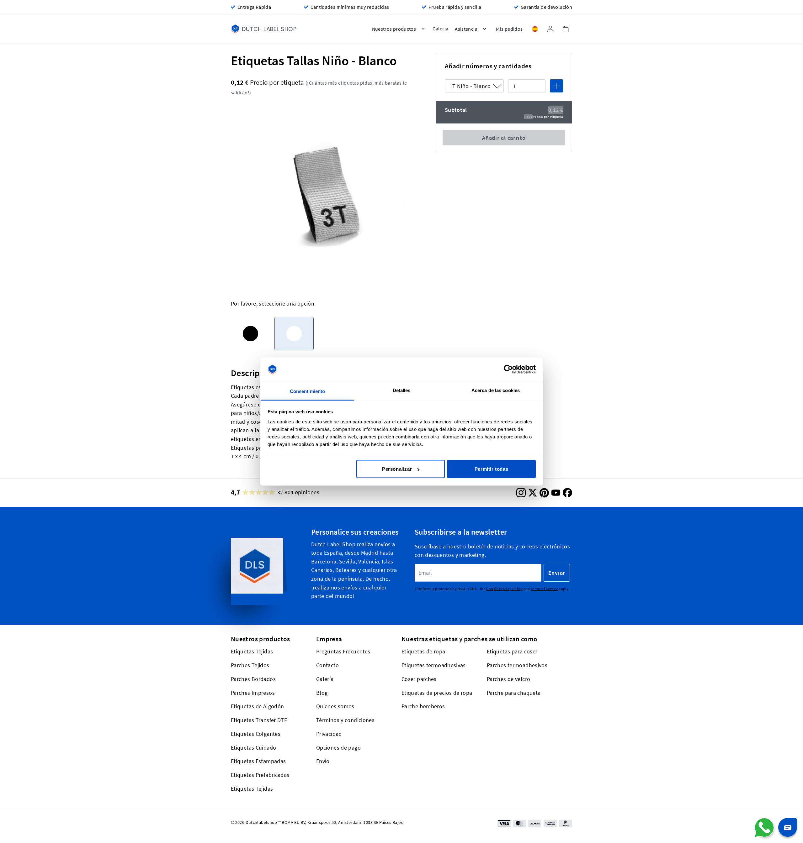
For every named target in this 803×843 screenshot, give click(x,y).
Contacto (327, 665)
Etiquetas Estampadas (258, 761)
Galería (325, 678)
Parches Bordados (253, 678)
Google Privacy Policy (504, 588)
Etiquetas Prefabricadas (260, 774)
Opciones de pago (338, 747)
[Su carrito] (565, 28)
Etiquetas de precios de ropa (437, 692)
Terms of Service (544, 588)
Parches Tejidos (250, 665)
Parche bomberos (423, 706)
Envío (323, 761)
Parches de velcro (508, 678)
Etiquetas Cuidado (253, 747)
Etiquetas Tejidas (252, 651)
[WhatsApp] (764, 827)
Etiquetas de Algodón (257, 706)
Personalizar (397, 469)
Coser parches (419, 678)
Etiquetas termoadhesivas (434, 665)
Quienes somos (335, 706)
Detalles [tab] (402, 390)
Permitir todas (491, 469)
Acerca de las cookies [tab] (495, 390)
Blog (321, 692)
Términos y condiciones (345, 720)
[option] (250, 333)
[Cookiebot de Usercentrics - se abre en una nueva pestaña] (508, 369)
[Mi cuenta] (550, 29)
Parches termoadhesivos (517, 665)
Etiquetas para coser (512, 651)
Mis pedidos (509, 29)
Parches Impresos (253, 692)
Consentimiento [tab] (307, 391)
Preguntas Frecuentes (343, 651)
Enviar (556, 572)
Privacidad (329, 733)
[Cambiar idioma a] (534, 29)
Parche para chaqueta (513, 692)
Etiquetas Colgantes (255, 733)
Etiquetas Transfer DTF (259, 720)
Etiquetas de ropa (423, 651)
